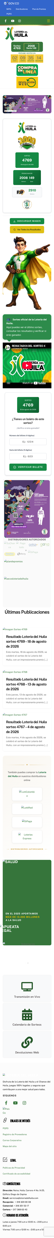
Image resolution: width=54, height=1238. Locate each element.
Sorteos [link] (20, 621)
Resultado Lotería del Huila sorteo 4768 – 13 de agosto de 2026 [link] (26, 684)
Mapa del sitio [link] (10, 1146)
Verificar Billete (30, 467)
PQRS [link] (9, 14)
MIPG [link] (8, 9)
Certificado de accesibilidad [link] (16, 1173)
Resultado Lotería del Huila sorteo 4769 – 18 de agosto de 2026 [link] (26, 641)
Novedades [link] (36, 621)
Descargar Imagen (29, 221)
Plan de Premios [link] (39, 9)
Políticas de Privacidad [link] (14, 1167)
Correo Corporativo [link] (12, 1140)
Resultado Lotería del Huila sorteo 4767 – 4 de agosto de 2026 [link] (26, 727)
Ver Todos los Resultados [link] (29, 229)
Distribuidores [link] (22, 9)
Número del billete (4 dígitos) (21, 435)
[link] (11, 1)
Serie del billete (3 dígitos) (20, 450)
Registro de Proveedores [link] (15, 1134)
